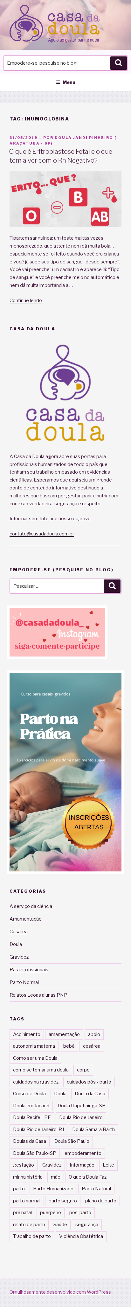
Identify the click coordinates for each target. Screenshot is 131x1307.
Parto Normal (24, 982)
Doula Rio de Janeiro (81, 1117)
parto (19, 1189)
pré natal (22, 1212)
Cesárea (19, 932)
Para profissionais (29, 970)
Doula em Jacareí (31, 1106)
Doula (16, 944)
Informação (82, 1165)
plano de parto (100, 1201)
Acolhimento (26, 1034)
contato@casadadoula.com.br (42, 534)
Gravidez (19, 957)
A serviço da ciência (31, 906)
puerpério (50, 1212)
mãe (55, 1177)
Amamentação (26, 919)
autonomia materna (34, 1046)
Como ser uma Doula (35, 1058)
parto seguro (63, 1201)
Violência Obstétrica (81, 1236)
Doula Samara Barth (93, 1129)
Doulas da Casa (29, 1141)
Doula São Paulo (71, 1141)
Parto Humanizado (53, 1189)
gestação (23, 1165)
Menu (69, 82)
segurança (86, 1224)
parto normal (26, 1201)
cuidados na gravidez (36, 1082)
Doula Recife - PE (32, 1117)
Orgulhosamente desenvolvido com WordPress (60, 1292)
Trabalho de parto (32, 1236)
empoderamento (83, 1153)
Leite (108, 1165)
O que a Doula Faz (88, 1177)
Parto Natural (96, 1189)
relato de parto (29, 1224)
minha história (28, 1177)
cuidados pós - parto (89, 1082)
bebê (69, 1046)
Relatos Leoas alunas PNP (38, 995)
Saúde (60, 1224)
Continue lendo (26, 300)
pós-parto (80, 1212)
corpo (83, 1070)
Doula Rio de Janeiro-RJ (38, 1129)
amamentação (64, 1034)
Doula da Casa (90, 1094)
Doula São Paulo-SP (34, 1153)
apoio (94, 1034)
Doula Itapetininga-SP (82, 1106)
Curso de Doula (29, 1094)
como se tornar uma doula (41, 1070)
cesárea (91, 1046)
